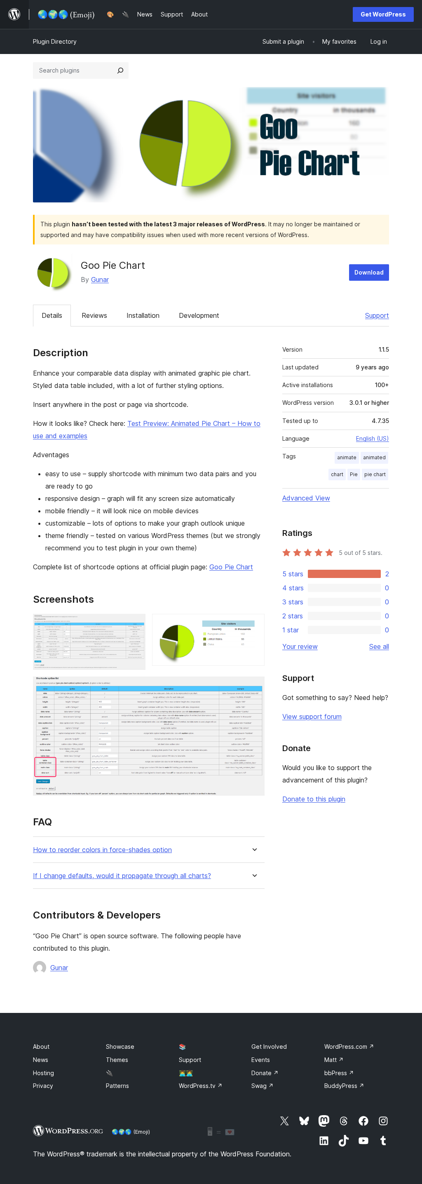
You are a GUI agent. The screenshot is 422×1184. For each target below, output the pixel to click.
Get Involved (269, 1046)
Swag (262, 1085)
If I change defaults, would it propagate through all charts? (122, 876)
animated (374, 457)
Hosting (43, 1072)
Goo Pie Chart (231, 567)
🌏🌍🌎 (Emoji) (131, 1131)
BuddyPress (344, 1085)
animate (346, 457)
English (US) (372, 438)
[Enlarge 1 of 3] (134, 625)
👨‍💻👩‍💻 (186, 1072)
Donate (265, 1072)
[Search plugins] (120, 70)
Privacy (43, 1085)
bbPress (339, 1072)
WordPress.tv (201, 1085)
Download (369, 272)
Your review (300, 646)
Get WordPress (383, 14)
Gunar (100, 279)
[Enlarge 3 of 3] (253, 688)
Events (260, 1059)
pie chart (375, 474)
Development (199, 315)
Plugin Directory (55, 41)
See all (379, 646)
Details (52, 315)
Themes (117, 1059)
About (41, 1046)
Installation (143, 315)
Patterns (117, 1085)
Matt (334, 1059)
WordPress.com (349, 1046)
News (40, 1059)
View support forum (312, 716)
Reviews (94, 315)
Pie (354, 474)
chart (337, 474)
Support (377, 315)
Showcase (120, 1046)
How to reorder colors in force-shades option (102, 850)
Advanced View (306, 498)
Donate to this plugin (313, 799)
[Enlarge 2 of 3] (253, 625)
